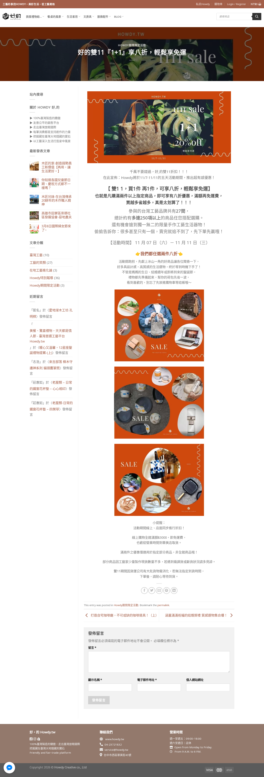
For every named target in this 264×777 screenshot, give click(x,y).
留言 (92, 647)
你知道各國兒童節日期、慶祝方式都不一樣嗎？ (56, 184)
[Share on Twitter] (151, 590)
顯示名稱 (95, 680)
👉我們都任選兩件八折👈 (159, 253)
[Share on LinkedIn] (174, 590)
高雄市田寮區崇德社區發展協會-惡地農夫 (56, 215)
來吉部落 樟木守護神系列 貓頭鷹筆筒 (51, 365)
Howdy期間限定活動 (132, 45)
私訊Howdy (203, 4)
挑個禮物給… (34, 16)
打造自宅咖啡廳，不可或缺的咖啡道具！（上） (124, 615)
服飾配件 (102, 16)
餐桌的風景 (54, 16)
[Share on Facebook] (144, 590)
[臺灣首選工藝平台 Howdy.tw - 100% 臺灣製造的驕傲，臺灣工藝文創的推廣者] (12, 16)
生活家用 (72, 16)
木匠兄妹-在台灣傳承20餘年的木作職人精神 (56, 201)
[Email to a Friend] (159, 590)
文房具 (88, 16)
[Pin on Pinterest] (166, 590)
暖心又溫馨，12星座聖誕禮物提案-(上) (51, 350)
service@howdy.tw (116, 749)
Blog (117, 16)
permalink (163, 605)
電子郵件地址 (147, 680)
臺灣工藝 (36, 255)
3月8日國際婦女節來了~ (56, 228)
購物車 (218, 4)
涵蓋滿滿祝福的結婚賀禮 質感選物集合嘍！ (196, 615)
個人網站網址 (194, 680)
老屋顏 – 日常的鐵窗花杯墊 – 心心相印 (51, 385)
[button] (9, 767)
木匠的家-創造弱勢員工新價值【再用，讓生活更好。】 (56, 167)
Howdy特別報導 (41, 278)
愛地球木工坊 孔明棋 (51, 313)
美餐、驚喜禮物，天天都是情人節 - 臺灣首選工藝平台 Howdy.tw (51, 335)
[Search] (256, 16)
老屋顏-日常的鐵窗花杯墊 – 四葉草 (51, 406)
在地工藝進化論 (41, 270)
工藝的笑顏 (38, 262)
